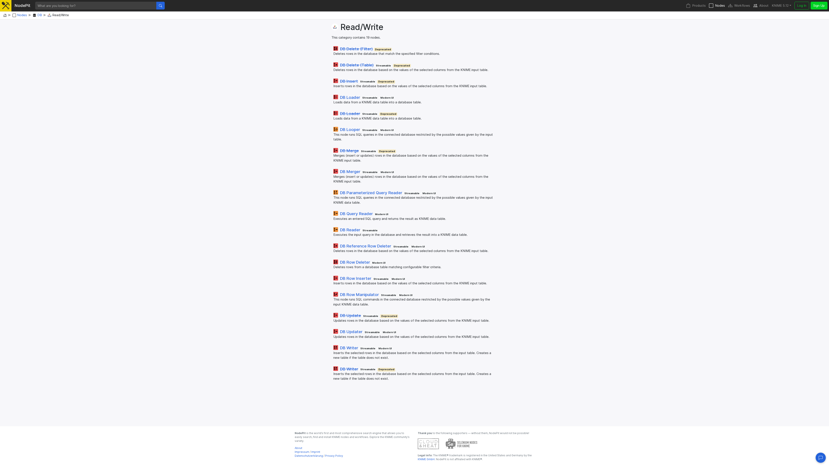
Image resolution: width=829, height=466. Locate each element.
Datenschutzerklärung (309, 455)
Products (699, 5)
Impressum (302, 451)
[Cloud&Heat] (428, 443)
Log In (801, 5)
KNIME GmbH (426, 459)
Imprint (315, 451)
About (764, 5)
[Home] (5, 15)
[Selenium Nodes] (461, 443)
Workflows (742, 5)
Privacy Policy (334, 455)
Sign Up (819, 5)
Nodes (720, 5)
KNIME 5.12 (780, 5)
